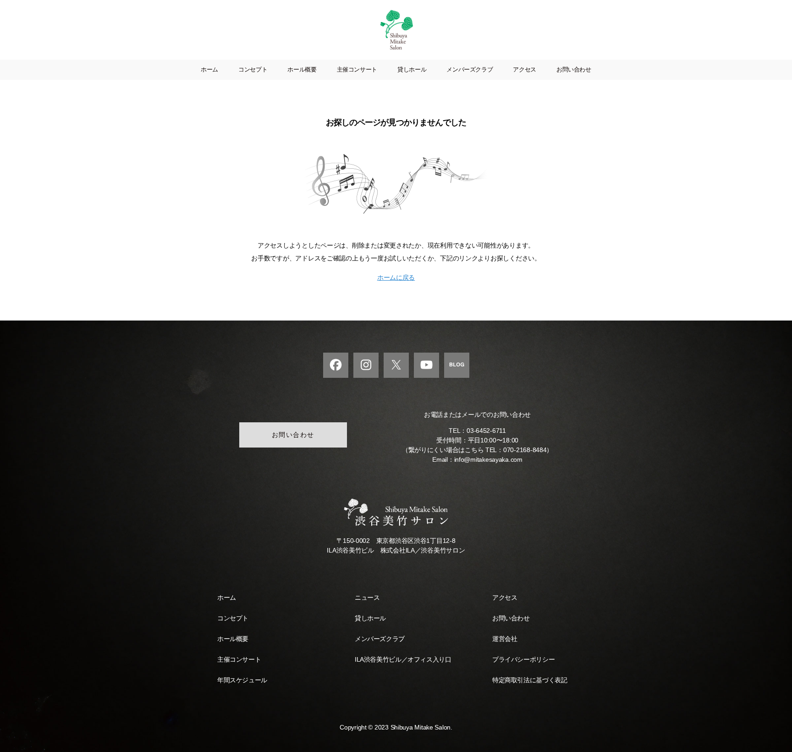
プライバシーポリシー (523, 659)
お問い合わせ (573, 69)
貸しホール (411, 69)
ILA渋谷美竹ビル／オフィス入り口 (403, 659)
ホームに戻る (396, 277)
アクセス (524, 69)
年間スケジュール (242, 680)
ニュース (367, 597)
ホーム (209, 69)
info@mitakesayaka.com (488, 459)
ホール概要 (301, 69)
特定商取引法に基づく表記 (529, 680)
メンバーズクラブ (469, 69)
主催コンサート (357, 69)
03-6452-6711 (486, 430)
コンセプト (252, 69)
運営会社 (504, 638)
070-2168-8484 (525, 449)
